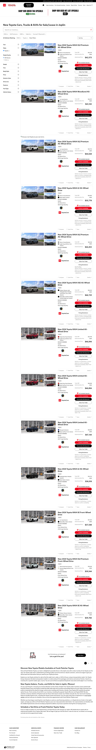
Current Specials (13, 739)
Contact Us (77, 730)
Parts (84, 5)
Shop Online (74, 5)
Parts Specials (34, 737)
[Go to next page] (91, 663)
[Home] (5, 5)
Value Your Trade (83, 72)
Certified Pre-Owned (14, 735)
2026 (6, 34)
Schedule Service (28, 5)
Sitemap (85, 747)
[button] (75, 50)
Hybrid (28, 34)
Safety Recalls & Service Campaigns (74, 747)
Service (68, 5)
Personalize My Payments (83, 68)
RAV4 (18, 38)
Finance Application (59, 730)
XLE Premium (14, 34)
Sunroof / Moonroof (39, 34)
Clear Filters (32, 38)
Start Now (80, 655)
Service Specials (35, 732)
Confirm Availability (83, 65)
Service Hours (34, 739)
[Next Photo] (54, 49)
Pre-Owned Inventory (60, 5)
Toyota (25, 38)
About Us (89, 5)
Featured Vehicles (13, 737)
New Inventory (50, 5)
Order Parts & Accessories (37, 735)
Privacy (89, 747)
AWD (22, 34)
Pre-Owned (12, 732)
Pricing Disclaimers (83, 75)
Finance (80, 5)
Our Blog (77, 732)
